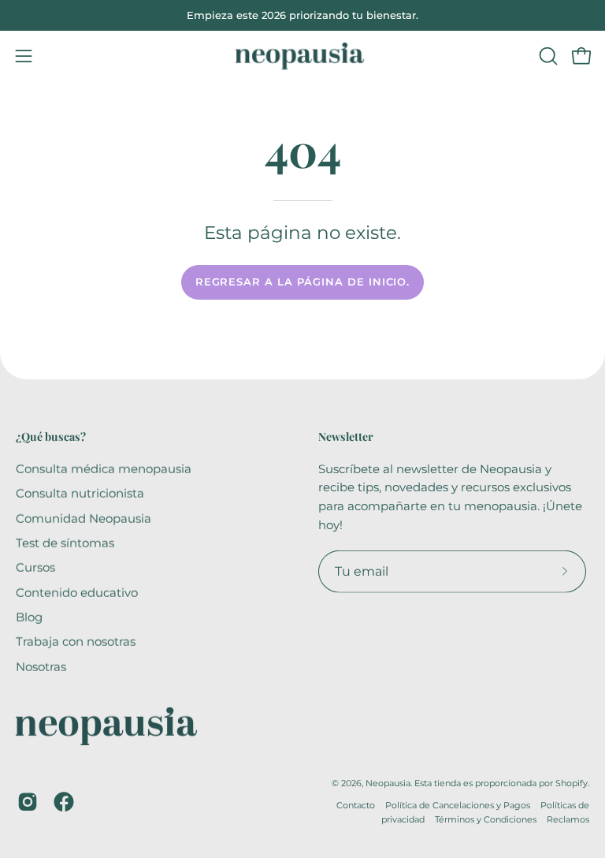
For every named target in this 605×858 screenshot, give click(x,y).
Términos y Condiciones (485, 818)
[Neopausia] (302, 56)
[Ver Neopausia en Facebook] (64, 802)
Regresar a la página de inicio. (302, 282)
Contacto (355, 805)
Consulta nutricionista (80, 493)
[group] (302, 15)
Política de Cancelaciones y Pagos (457, 805)
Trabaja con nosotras (75, 641)
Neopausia (388, 783)
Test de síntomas (65, 542)
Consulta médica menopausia (103, 468)
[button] (547, 56)
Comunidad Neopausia (83, 517)
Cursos (35, 567)
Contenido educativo (77, 591)
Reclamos (568, 818)
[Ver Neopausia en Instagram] (27, 802)
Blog (29, 616)
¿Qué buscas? (51, 437)
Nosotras (41, 665)
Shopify (571, 783)
